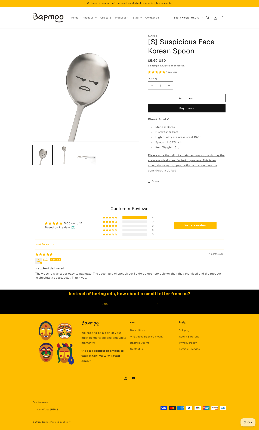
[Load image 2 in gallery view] (64, 155)
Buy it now (186, 108)
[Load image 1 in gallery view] (43, 155)
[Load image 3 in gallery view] (86, 155)
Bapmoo (46, 422)
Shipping (153, 65)
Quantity (152, 78)
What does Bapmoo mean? (146, 336)
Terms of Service (189, 349)
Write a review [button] (195, 225)
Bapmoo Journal (140, 342)
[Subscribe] (157, 304)
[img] (44, 254)
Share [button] (155, 181)
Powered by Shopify (60, 422)
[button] (89, 17)
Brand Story (137, 330)
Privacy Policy (188, 342)
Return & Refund (189, 336)
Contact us (137, 349)
